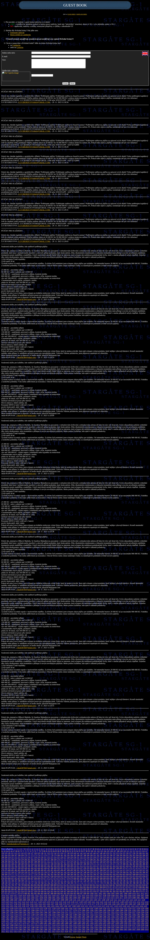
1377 (49, 917)
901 (61, 889)
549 (88, 872)
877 (130, 887)
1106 (95, 900)
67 (14, 851)
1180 (105, 904)
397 (32, 866)
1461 (109, 921)
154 (120, 853)
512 (114, 870)
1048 (146, 896)
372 (97, 864)
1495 (104, 923)
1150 (130, 902)
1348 (75, 915)
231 (78, 857)
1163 (36, 904)
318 (68, 862)
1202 (48, 906)
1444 (37, 921)
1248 (96, 908)
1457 (92, 921)
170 (25, 855)
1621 (45, 931)
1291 (130, 910)
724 (71, 881)
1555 (62, 927)
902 (65, 889)
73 (28, 851)
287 (114, 860)
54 (131, 849)
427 (130, 866)
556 (111, 872)
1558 (75, 927)
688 (101, 879)
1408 (33, 919)
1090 (28, 900)
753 (19, 883)
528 (19, 872)
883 (2, 889)
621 (29, 876)
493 (52, 870)
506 (94, 870)
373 (101, 864)
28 (70, 849)
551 (94, 872)
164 (6, 855)
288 (117, 860)
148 (100, 853)
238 (101, 857)
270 (58, 860)
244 (120, 857)
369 (88, 864)
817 (81, 885)
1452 (71, 921)
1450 (62, 921)
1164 (40, 904)
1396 (130, 917)
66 (12, 851)
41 (100, 849)
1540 (146, 925)
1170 (64, 904)
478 (2, 870)
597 (97, 874)
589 (71, 874)
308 (35, 862)
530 (25, 872)
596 (94, 874)
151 (110, 853)
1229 (16, 908)
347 (15, 864)
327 (97, 862)
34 (84, 849)
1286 (109, 910)
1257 (134, 908)
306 (29, 862)
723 (68, 881)
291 (127, 860)
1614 (16, 931)
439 (22, 868)
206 (143, 855)
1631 (87, 931)
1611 (3, 931)
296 (143, 860)
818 (84, 885)
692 (114, 879)
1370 (20, 917)
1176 (89, 904)
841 (12, 887)
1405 (20, 919)
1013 (146, 893)
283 (101, 860)
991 (61, 893)
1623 (54, 931)
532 (32, 872)
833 (133, 885)
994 (71, 893)
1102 (79, 900)
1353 (96, 915)
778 (101, 883)
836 (143, 885)
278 (84, 860)
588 (68, 874)
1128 (40, 902)
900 (58, 889)
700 (140, 879)
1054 (24, 898)
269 (55, 860)
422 (114, 866)
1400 (146, 917)
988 (52, 893)
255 (9, 860)
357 (48, 864)
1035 (92, 896)
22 (56, 849)
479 (6, 870)
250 (140, 857)
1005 (113, 893)
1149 (126, 902)
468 (117, 868)
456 (78, 868)
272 (65, 860)
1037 (100, 896)
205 (140, 855)
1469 (142, 921)
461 (94, 868)
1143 (101, 902)
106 (111, 851)
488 (35, 870)
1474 (16, 923)
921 (127, 889)
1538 (138, 925)
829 (120, 885)
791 (143, 883)
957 (97, 891)
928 (2, 891)
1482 (49, 923)
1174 (81, 904)
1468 (138, 921)
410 (74, 866)
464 (104, 868)
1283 (96, 910)
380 (124, 864)
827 (114, 885)
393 (19, 866)
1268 (33, 910)
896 (45, 889)
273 (68, 860)
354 (38, 864)
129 (38, 853)
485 (25, 870)
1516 (45, 925)
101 (95, 851)
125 (25, 853)
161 (143, 853)
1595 (83, 929)
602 (114, 874)
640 (91, 876)
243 (117, 857)
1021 (33, 896)
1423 (96, 919)
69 (19, 851)
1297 (7, 912)
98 (87, 851)
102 (98, 851)
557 (114, 872)
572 (15, 874)
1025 (49, 896)
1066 (75, 898)
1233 (33, 908)
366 (78, 864)
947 (65, 891)
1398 (138, 917)
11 (30, 849)
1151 (134, 902)
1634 (100, 931)
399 (38, 866)
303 (19, 862)
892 (32, 889)
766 (61, 883)
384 (137, 864)
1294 (142, 910)
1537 (134, 925)
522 (147, 870)
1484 (58, 923)
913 (101, 889)
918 (117, 889)
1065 (71, 898)
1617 (28, 931)
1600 (104, 929)
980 (25, 893)
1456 (87, 921)
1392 (113, 917)
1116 (135, 900)
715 (42, 881)
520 (140, 870)
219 (38, 857)
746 (143, 881)
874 (120, 887)
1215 (103, 906)
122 (15, 853)
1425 (104, 919)
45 (110, 849)
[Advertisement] (75, 111)
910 (91, 889)
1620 (41, 931)
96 (82, 851)
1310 (62, 912)
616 (12, 876)
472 (130, 868)
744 (137, 881)
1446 (45, 921)
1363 (138, 915)
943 (52, 891)
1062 (58, 898)
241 (110, 857)
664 (22, 879)
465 (107, 868)
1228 (11, 908)
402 (48, 866)
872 (114, 887)
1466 (130, 921)
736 (110, 881)
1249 (100, 908)
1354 (100, 915)
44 (107, 849)
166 (12, 855)
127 (32, 853)
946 (61, 891)
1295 (146, 910)
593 (84, 874)
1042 (121, 896)
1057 (37, 898)
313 (51, 862)
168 (19, 855)
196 (111, 855)
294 (137, 860)
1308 (54, 912)
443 (35, 868)
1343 (54, 915)
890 (25, 889)
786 (127, 883)
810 (58, 885)
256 (12, 860)
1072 (100, 898)
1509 (16, 925)
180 (58, 855)
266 (45, 860)
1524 (79, 925)
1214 (99, 906)
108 (118, 851)
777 (97, 883)
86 (58, 851)
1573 (138, 927)
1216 (107, 906)
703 (2, 881)
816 (78, 885)
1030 (71, 896)
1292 (134, 910)
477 (147, 868)
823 (101, 885)
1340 (41, 915)
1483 (54, 923)
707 (15, 881)
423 (117, 866)
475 (140, 868)
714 (38, 881)
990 (58, 893)
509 (104, 870)
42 (103, 849)
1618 (32, 931)
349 (22, 864)
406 (61, 866)
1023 (41, 896)
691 (111, 879)
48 (117, 849)
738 (117, 881)
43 (105, 849)
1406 (24, 919)
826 (110, 885)
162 (146, 853)
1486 (66, 923)
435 (9, 868)
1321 (108, 912)
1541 (3, 927)
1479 (37, 923)
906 (78, 889)
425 (124, 866)
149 (104, 853)
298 (2, 862)
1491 (87, 923)
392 (15, 866)
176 (45, 855)
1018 (20, 896)
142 (81, 853)
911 (94, 889)
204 (137, 855)
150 (107, 853)
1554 (58, 927)
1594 (79, 929)
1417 (70, 919)
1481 (45, 923)
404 (55, 866)
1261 (3, 910)
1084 (3, 900)
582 (48, 874)
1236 (45, 908)
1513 (32, 925)
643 (101, 876)
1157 (11, 904)
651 (127, 876)
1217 (112, 906)
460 (91, 868)
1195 (19, 906)
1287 (113, 910)
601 (111, 874)
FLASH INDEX (71, 14)
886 (12, 889)
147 (97, 853)
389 (6, 866)
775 (91, 883)
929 (6, 891)
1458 (96, 921)
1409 (37, 919)
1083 (146, 898)
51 (124, 849)
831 (127, 885)
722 (65, 881)
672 (48, 879)
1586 (45, 929)
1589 (58, 929)
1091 (33, 900)
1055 (28, 898)
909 (88, 889)
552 (97, 872)
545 (74, 872)
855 (58, 887)
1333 (11, 915)
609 (137, 874)
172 (32, 855)
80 (44, 851)
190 (91, 855)
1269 (37, 910)
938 (35, 891)
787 (130, 883)
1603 (117, 929)
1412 (49, 919)
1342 (49, 915)
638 (84, 876)
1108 (103, 900)
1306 (45, 912)
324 (87, 862)
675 (58, 879)
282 (97, 860)
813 (68, 885)
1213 (95, 906)
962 (114, 891)
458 (84, 868)
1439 (16, 921)
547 (81, 872)
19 (49, 849)
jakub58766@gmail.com (26, 299)
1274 (58, 910)
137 (64, 853)
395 (25, 866)
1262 (7, 910)
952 (81, 891)
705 (9, 881)
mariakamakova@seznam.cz (17, 844)
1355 (104, 915)
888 (19, 889)
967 (130, 891)
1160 (23, 904)
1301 (24, 912)
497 (65, 870)
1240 (62, 908)
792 (147, 883)
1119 (3, 902)
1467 (134, 921)
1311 (66, 912)
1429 (121, 919)
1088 (20, 900)
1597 (92, 929)
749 (6, 883)
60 (145, 849)
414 (87, 866)
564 (137, 872)
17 (44, 849)
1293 (138, 910)
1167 (52, 904)
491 (45, 870)
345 (9, 864)
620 (25, 876)
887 (15, 889)
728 (84, 881)
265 (42, 860)
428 (133, 866)
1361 (130, 915)
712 (32, 881)
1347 (71, 915)
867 (97, 887)
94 (77, 851)
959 (104, 891)
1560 (83, 927)
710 (25, 881)
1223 (137, 906)
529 (22, 872)
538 (52, 872)
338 (133, 862)
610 (140, 874)
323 (84, 862)
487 (32, 870)
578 (35, 874)
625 (42, 876)
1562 (92, 927)
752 (15, 883)
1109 (107, 900)
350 (25, 864)
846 (29, 887)
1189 (142, 904)
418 (101, 866)
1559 (79, 927)
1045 (134, 896)
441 (29, 868)
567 (147, 872)
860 (74, 887)
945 (58, 891)
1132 (56, 902)
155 (123, 853)
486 (29, 870)
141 (78, 853)
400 (42, 866)
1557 (71, 927)
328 (101, 862)
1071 (96, 898)
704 (6, 881)
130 (41, 853)
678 (68, 879)
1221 (128, 906)
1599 (100, 929)
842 (15, 887)
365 (74, 864)
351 (29, 864)
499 (71, 870)
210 (9, 857)
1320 (104, 912)
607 (130, 874)
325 (91, 862)
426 (127, 866)
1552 (49, 927)
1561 (87, 927)
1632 (92, 931)
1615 (20, 931)
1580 (20, 929)
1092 (37, 900)
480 (9, 870)
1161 (28, 904)
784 (120, 883)
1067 (79, 898)
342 (147, 862)
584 (55, 874)
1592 (71, 929)
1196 (23, 906)
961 (111, 891)
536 (45, 872)
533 (35, 872)
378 (117, 864)
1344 (58, 915)
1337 (28, 915)
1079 (130, 898)
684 (88, 879)
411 (78, 866)
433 (2, 868)
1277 (71, 910)
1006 (117, 893)
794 (6, 885)
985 (42, 893)
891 (29, 889)
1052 (16, 898)
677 (65, 879)
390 (9, 866)
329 (104, 862)
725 (74, 881)
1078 (125, 898)
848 (35, 887)
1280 (83, 910)
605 (124, 874)
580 (42, 874)
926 (143, 889)
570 (9, 874)
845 (25, 887)
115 (140, 851)
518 (133, 870)
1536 (129, 925)
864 (88, 887)
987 (48, 893)
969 (137, 891)
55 (133, 849)
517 (130, 870)
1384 (79, 917)
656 (143, 876)
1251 (109, 908)
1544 (16, 927)
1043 (125, 896)
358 (52, 864)
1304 (37, 912)
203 (134, 855)
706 (12, 881)
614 (6, 876)
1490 (83, 923)
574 (22, 874)
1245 (83, 908)
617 (15, 876)
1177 (93, 904)
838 (2, 887)
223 (51, 857)
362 (65, 864)
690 (107, 879)
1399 (142, 917)
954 (88, 891)
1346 (66, 915)
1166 (48, 904)
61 (147, 849)
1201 (44, 906)
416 (94, 866)
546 (78, 872)
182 (65, 855)
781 (111, 883)
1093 (41, 900)
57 (138, 849)
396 (29, 866)
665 (25, 879)
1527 (92, 925)
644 (104, 876)
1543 (11, 927)
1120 (7, 902)
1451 (66, 921)
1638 (117, 931)
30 (74, 849)
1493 (96, 923)
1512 (28, 925)
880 (140, 887)
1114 (127, 900)
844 (22, 887)
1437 (7, 921)
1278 (75, 910)
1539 (142, 925)
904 (71, 889)
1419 (79, 919)
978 (19, 893)
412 (81, 866)
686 (94, 879)
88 (63, 851)
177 (48, 855)
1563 (96, 927)
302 (15, 862)
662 (15, 879)
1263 (11, 910)
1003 (104, 893)
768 (68, 883)
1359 (121, 915)
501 (78, 870)
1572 (134, 927)
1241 (66, 908)
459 (88, 868)
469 (120, 868)
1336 (24, 915)
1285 (104, 910)
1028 (62, 896)
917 (114, 889)
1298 (11, 912)
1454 (79, 921)
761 (45, 883)
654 (137, 876)
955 (91, 891)
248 (133, 857)
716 (45, 881)
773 (84, 883)
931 (12, 891)
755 (25, 883)
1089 (24, 900)
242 (114, 857)
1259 (142, 908)
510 (107, 870)
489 (38, 870)
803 (35, 885)
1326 (129, 912)
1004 (109, 893)
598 (101, 874)
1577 (7, 929)
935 (25, 891)
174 (38, 855)
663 (19, 879)
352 (32, 864)
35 (86, 849)
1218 (116, 906)
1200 (40, 906)
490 (42, 870)
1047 (142, 896)
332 (114, 862)
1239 (58, 908)
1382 (71, 917)
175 (42, 855)
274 (71, 860)
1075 (113, 898)
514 (120, 870)
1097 (58, 900)
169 (22, 855)
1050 (7, 898)
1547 (28, 927)
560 (124, 872)
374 (104, 864)
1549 (37, 927)
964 (120, 891)
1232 (28, 908)
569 (6, 874)
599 (104, 874)
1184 (122, 904)
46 (112, 849)
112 (130, 851)
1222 (133, 906)
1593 (75, 929)
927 (147, 889)
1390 (104, 917)
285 (107, 860)
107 (114, 851)
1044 (130, 896)
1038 (104, 896)
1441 (24, 921)
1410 (41, 919)
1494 (100, 923)
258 (19, 860)
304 (22, 862)
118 (2, 853)
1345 (62, 915)
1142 (97, 902)
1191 (3, 906)
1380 (62, 917)
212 (15, 857)
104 (104, 851)
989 (55, 893)
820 (91, 885)
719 (55, 881)
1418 (75, 919)
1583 (33, 929)
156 (127, 853)
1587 (49, 929)
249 (137, 857)
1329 (142, 912)
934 (22, 891)
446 (45, 868)
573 (19, 874)
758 (35, 883)
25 (63, 849)
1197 (28, 906)
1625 (62, 931)
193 (101, 855)
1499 (121, 923)
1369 (16, 917)
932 (15, 891)
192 (97, 855)
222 (48, 857)
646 (111, 876)
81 (47, 851)
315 (58, 862)
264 (38, 860)
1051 (11, 898)
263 (35, 860)
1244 (79, 908)
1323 (117, 912)
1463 (117, 921)
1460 (104, 921)
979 (22, 893)
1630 (83, 931)
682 (81, 879)
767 (65, 883)
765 (58, 883)
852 (48, 887)
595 (91, 874)
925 (140, 889)
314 (55, 862)
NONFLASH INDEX (82, 14)
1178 (97, 904)
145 (91, 853)
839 (6, 887)
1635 (104, 931)
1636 (108, 931)
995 (74, 893)
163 (2, 855)
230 (74, 857)
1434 (142, 919)
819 (87, 885)
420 (107, 866)
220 (42, 857)
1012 (142, 893)
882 (147, 887)
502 (81, 870)
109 (121, 851)
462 (97, 868)
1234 (37, 908)
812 (65, 885)
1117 (139, 900)
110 (124, 851)
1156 (7, 904)
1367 (7, 917)
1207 (69, 906)
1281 (87, 910)
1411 (45, 919)
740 (124, 881)
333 (117, 862)
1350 (83, 915)
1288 (117, 910)
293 (134, 860)
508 (101, 870)
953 (84, 891)
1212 (90, 906)
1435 (146, 919)
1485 (62, 923)
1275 (62, 910)
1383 (75, 917)
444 (38, 868)
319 (71, 862)
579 (38, 874)
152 (114, 853)
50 (121, 849)
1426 (108, 919)
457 (81, 868)
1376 (45, 917)
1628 (75, 931)
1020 (28, 896)
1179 (101, 904)
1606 (130, 929)
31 (77, 849)
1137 (77, 902)
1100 (70, 900)
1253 (117, 908)
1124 (23, 902)
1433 (138, 919)
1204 (57, 906)
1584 (37, 929)
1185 (126, 904)
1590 (62, 929)
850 (42, 887)
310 (42, 862)
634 (71, 876)
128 (35, 853)
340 (140, 862)
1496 (109, 923)
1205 (61, 906)
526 (12, 872)
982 (32, 893)
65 (9, 851)
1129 (44, 902)
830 (124, 885)
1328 (138, 912)
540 (58, 872)
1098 (62, 900)
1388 (96, 917)
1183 (118, 904)
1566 (109, 927)
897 (48, 889)
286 (111, 860)
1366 (3, 917)
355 (42, 864)
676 (61, 879)
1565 (104, 927)
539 (55, 872)
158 (133, 853)
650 (124, 876)
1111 (115, 900)
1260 (146, 908)
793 (2, 885)
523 (2, 872)
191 (94, 855)
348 (19, 864)
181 (61, 855)
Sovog (72, 937)
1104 (87, 900)
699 (137, 879)
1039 (109, 896)
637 (81, 876)
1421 (87, 919)
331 (110, 862)
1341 (45, 915)
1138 (81, 902)
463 (101, 868)
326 (94, 862)
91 (70, 851)
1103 (83, 900)
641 (94, 876)
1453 (75, 921)
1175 (85, 904)
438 (19, 868)
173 (35, 855)
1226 (3, 908)
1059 (45, 898)
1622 (49, 931)
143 (84, 853)
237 (97, 857)
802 (32, 885)
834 (137, 885)
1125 (27, 902)
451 (61, 868)
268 (52, 860)
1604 (121, 929)
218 (35, 857)
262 (32, 860)
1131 (52, 902)
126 (28, 853)
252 (147, 857)
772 (81, 883)
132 (48, 853)
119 (5, 853)
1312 (70, 912)
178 (52, 855)
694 (120, 879)
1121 (11, 902)
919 (120, 889)
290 (124, 860)
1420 (83, 919)
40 (98, 849)
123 (18, 853)
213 (19, 857)
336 (127, 862)
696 (127, 879)
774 (88, 883)
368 (84, 864)
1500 (125, 923)
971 (143, 891)
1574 (142, 927)
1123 (19, 902)
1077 (121, 898)
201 (127, 855)
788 (134, 883)
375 (107, 864)
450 (58, 868)
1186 (130, 904)
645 (107, 876)
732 (97, 881)
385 (140, 864)
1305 (41, 912)
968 (134, 891)
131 (45, 853)
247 (130, 857)
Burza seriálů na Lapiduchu (20, 35)
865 (91, 887)
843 (19, 887)
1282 (92, 910)
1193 (11, 906)
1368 (11, 917)
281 (94, 860)
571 (12, 874)
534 (38, 872)
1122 (15, 902)
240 (107, 857)
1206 (65, 906)
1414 (58, 919)
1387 (92, 917)
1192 (7, 906)
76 (35, 851)
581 (45, 874)
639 (88, 876)
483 (19, 870)
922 (130, 889)
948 (68, 891)
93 (75, 851)
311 (45, 862)
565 (140, 872)
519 (137, 870)
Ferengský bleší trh (17, 33)
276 (78, 860)
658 (2, 879)
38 (93, 849)
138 (68, 853)
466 (111, 868)
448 (52, 868)
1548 (33, 927)
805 (42, 885)
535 (42, 872)
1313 (75, 912)
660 (9, 879)
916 (110, 889)
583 (52, 874)
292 (130, 860)
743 (133, 881)
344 (6, 864)
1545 (20, 927)
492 (48, 870)
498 (68, 870)
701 (143, 879)
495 (58, 870)
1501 (130, 923)
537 (48, 872)
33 (81, 849)
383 (134, 864)
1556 (66, 927)
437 (15, 868)
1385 (83, 917)
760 (42, 883)
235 (91, 857)
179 (55, 855)
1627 (70, 931)
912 (97, 889)
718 (51, 881)
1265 (20, 910)
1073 (104, 898)
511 (111, 870)
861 (78, 887)
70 (21, 851)
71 (23, 851)
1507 (7, 925)
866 (94, 887)
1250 (104, 908)
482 (15, 870)
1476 (24, 923)
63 (5, 851)
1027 (58, 896)
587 (65, 874)
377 (114, 864)
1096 (54, 900)
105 (108, 851)
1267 (28, 910)
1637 (113, 931)
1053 (20, 898)
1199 (36, 906)
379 (120, 864)
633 (68, 876)
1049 (3, 898)
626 (45, 876)
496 (61, 870)
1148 (122, 902)
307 (32, 862)
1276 (66, 910)
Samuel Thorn (81, 937)
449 (55, 868)
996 (78, 893)
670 (42, 879)
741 (127, 881)
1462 (113, 921)
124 (22, 853)
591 (78, 874)
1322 (113, 912)
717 (48, 881)
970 (140, 891)
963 (117, 891)
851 (45, 887)
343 (2, 864)
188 (84, 855)
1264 (16, 910)
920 (124, 889)
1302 (28, 912)
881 (143, 887)
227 (65, 857)
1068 (83, 898)
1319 (100, 912)
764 (55, 883)
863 (84, 887)
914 (104, 889)
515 (124, 870)
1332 (7, 915)
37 (91, 849)
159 (137, 853)
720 (58, 881)
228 (68, 857)
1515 (41, 925)
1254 (121, 908)
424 (120, 866)
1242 (71, 908)
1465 (125, 921)
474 (137, 868)
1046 (138, 896)
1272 (49, 910)
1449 (58, 921)
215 (25, 857)
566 (143, 872)
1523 (75, 925)
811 (61, 885)
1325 (125, 912)
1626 (66, 931)
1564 (100, 927)
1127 (36, 902)
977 (15, 893)
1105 (91, 900)
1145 (109, 902)
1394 (121, 917)
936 (29, 891)
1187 (134, 904)
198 (117, 855)
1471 (3, 923)
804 (38, 885)
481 (12, 870)
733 (101, 881)
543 (68, 872)
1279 (79, 910)
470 (124, 868)
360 (58, 864)
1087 (16, 900)
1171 (69, 904)
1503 (138, 923)
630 (58, 876)
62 (2, 851)
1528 (96, 925)
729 (87, 881)
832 (130, 885)
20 (51, 849)
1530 (104, 925)
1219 (120, 906)
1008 (125, 893)
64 (7, 851)
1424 (100, 919)
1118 (143, 900)
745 (140, 881)
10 (28, 849)
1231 (24, 908)
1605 (125, 929)
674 (55, 879)
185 (74, 855)
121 (12, 853)
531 (29, 872)
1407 (28, 919)
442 (32, 868)
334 (120, 862)
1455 (83, 921)
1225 (145, 906)
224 (55, 857)
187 (81, 855)
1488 (75, 923)
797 (15, 885)
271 (61, 860)
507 (97, 870)
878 (134, 887)
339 (137, 862)
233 (84, 857)
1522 (70, 925)
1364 (142, 915)
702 (147, 879)
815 (74, 885)
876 (127, 887)
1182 (114, 904)
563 (134, 872)
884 (6, 889)
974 (6, 893)
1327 (134, 912)
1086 (11, 900)
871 (111, 887)
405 (58, 866)
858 (68, 887)
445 (42, 868)
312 (48, 862)
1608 (138, 929)
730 (91, 881)
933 (19, 891)
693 (117, 879)
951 (78, 891)
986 (45, 893)
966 (127, 891)
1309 (58, 912)
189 (88, 855)
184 (71, 855)
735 (107, 881)
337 (130, 862)
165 (9, 855)
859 (71, 887)
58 (140, 849)
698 (134, 879)
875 (124, 887)
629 (55, 876)
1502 (134, 923)
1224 (141, 906)
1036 (96, 896)
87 (61, 851)
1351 (87, 915)
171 (29, 855)
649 (120, 876)
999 (88, 893)
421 (110, 866)
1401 (3, 919)
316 (61, 862)
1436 (3, 921)
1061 (54, 898)
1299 (16, 912)
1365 (146, 915)
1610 (146, 929)
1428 (117, 919)
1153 (142, 902)
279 (88, 860)
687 (97, 879)
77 (37, 851)
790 (140, 883)
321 (78, 862)
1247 (92, 908)
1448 (54, 921)
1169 (60, 904)
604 (120, 874)
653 (134, 876)
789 (137, 883)
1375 (41, 917)
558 (117, 872)
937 (32, 891)
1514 (37, 925)
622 (32, 876)
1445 (41, 921)
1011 (138, 893)
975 (9, 893)
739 (120, 881)
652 (130, 876)
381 (127, 864)
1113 (123, 900)
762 (48, 883)
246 (127, 857)
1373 (33, 917)
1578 (11, 929)
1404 (16, 919)
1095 (49, 900)
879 (137, 887)
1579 (16, 929)
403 (52, 866)
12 (32, 849)
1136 (73, 902)
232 (81, 857)
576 (29, 874)
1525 (83, 925)
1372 (28, 917)
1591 (66, 929)
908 (84, 889)
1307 (49, 912)
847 (32, 887)
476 (143, 868)
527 (15, 872)
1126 (32, 902)
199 (120, 855)
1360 (125, 915)
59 (142, 849)
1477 (28, 923)
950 (74, 891)
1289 (121, 910)
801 (29, 885)
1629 (79, 931)
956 (94, 891)
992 (65, 893)
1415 (62, 919)
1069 (87, 898)
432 (147, 866)
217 (32, 857)
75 (33, 851)
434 (6, 868)
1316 (87, 912)
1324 (121, 912)
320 (74, 862)
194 (104, 855)
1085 (7, 900)
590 (74, 874)
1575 (146, 927)
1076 (117, 898)
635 (74, 876)
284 (104, 860)
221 (45, 857)
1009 (130, 893)
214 (22, 857)
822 (97, 885)
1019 (24, 896)
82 (49, 851)
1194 (15, 906)
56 (135, 849)
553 (101, 872)
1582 (28, 929)
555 (107, 872)
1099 (66, 900)
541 (61, 872)
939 (38, 891)
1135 (68, 902)
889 (22, 889)
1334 (16, 915)
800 (25, 885)
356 (45, 864)
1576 (3, 929)
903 (68, 889)
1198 (32, 906)
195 (107, 855)
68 (16, 851)
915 (107, 889)
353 (35, 864)
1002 (100, 893)
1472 (7, 923)
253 (2, 860)
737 (114, 881)
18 (46, 849)
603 (117, 874)
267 (48, 860)
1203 (53, 906)
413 (84, 866)
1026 (54, 896)
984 (38, 893)
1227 (7, 908)
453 (68, 868)
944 (55, 891)
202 (130, 855)
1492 (92, 923)
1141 (93, 902)
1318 (96, 912)
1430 (125, 919)
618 (19, 876)
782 (114, 883)
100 (91, 851)
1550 (41, 927)
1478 (33, 923)
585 (58, 874)
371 (94, 864)
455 (74, 868)
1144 (105, 902)
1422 (92, 919)
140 (74, 853)
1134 (64, 902)
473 (134, 868)
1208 (74, 906)
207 (147, 855)
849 (38, 887)
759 (38, 883)
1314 (79, 912)
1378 (54, 917)
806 (45, 885)
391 (12, 866)
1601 (109, 929)
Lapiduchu (17, 45)
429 (137, 866)
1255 (125, 908)
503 (84, 870)
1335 (20, 915)
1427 (113, 919)
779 (104, 883)
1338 (33, 915)
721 (61, 881)
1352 (92, 915)
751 (12, 883)
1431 (129, 919)
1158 (15, 904)
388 (2, 866)
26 (65, 849)
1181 (110, 904)
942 (48, 891)
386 (143, 864)
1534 (121, 925)
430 (140, 866)
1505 (146, 923)
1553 (54, 927)
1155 (3, 904)
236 (94, 857)
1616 (24, 931)
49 (119, 849)
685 (91, 879)
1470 (146, 921)
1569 (121, 927)
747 (147, 881)
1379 (58, 917)
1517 (49, 925)
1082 (142, 898)
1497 (113, 923)
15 (39, 849)
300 (9, 862)
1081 (138, 898)
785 (124, 883)
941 (45, 891)
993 (68, 893)
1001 (96, 893)
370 (91, 864)
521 (143, 870)
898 (52, 889)
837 (147, 885)
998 (84, 893)
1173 (77, 904)
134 (55, 853)
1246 (87, 908)
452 (65, 868)
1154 (146, 902)
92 (72, 851)
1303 (33, 912)
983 (35, 893)
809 (55, 885)
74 (30, 851)
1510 (20, 925)
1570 (125, 927)
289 (120, 860)
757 (32, 883)
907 (81, 889)
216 (28, 857)
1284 (100, 910)
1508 (11, 925)
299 (6, 862)
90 (68, 851)
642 (97, 876)
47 (114, 849)
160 (140, 853)
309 (38, 862)
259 (22, 860)
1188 (138, 904)
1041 (117, 896)
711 (29, 881)
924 (137, 889)
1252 (113, 908)
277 (81, 860)
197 (114, 855)
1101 (75, 900)
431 (143, 866)
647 (114, 876)
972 (147, 891)
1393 (117, 917)
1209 (78, 906)
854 (55, 887)
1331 (3, 915)
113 (134, 851)
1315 (83, 912)
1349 (79, 915)
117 (146, 851)
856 (61, 887)
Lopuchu (20, 47)
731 (94, 881)
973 (2, 893)
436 (12, 868)
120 (9, 853)
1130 (48, 902)
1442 (28, 921)
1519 (58, 925)
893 (35, 889)
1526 (87, 925)
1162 (32, 904)
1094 (45, 900)
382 (130, 864)
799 (22, 885)
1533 (117, 925)
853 (52, 887)
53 (128, 849)
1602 (113, 929)
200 (124, 855)
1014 (3, 896)
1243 (75, 908)
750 (9, 883)
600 (107, 874)
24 (60, 849)
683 (84, 879)
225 (58, 857)
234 (87, 857)
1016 (11, 896)
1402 (7, 919)
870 (107, 887)
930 (9, 891)
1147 (118, 902)
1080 (134, 898)
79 (42, 851)
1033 (83, 896)
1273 (54, 910)
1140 (89, 902)
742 (130, 881)
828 (117, 885)
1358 (117, 915)
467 (114, 868)
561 (127, 872)
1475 (20, 923)
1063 (62, 898)
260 (25, 860)
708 (19, 881)
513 (117, 870)
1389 (100, 917)
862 (81, 887)
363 (68, 864)
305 (25, 862)
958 (101, 891)
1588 (54, 929)
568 (2, 874)
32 (79, 849)
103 (101, 851)
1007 (121, 893)
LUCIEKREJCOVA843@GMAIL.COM (34, 102)
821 (94, 885)
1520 (62, 925)
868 (101, 887)
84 (54, 851)
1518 (54, 925)
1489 (79, 923)
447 (48, 868)
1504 (142, 923)
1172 (73, 904)
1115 (131, 900)
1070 (92, 898)
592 (81, 874)
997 (81, 893)
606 (127, 874)
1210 (82, 906)
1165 (44, 904)
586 (61, 874)
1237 (49, 908)
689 (104, 879)
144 (87, 853)
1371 (24, 917)
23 (58, 849)
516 (127, 870)
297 (147, 860)
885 (9, 889)
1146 (114, 902)
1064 (66, 898)
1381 (66, 917)
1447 (49, 921)
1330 (146, 912)
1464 (121, 921)
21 (53, 849)
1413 (54, 919)
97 (84, 851)
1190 (146, 904)
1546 (24, 927)
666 (29, 879)
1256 (130, 908)
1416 (66, 919)
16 (42, 849)
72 (26, 851)
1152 (138, 902)
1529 (100, 925)
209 (6, 857)
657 (147, 876)
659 (6, 879)
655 (140, 876)
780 (107, 883)
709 (22, 881)
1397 (134, 917)
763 (52, 883)
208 (2, 857)
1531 (108, 925)
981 (29, 893)
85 (56, 851)
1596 (87, 929)
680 (74, 879)
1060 (49, 898)
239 (104, 857)
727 (81, 881)
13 (35, 849)
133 (51, 853)
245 (124, 857)
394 (22, 866)
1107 (99, 900)
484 (22, 870)
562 (130, 872)
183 (68, 855)
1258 (138, 908)
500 (74, 870)
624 (38, 876)
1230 (20, 908)
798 (19, 885)
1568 (117, 927)
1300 (20, 912)
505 (91, 870)
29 (72, 849)
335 (124, 862)
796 (12, 885)
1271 (45, 910)
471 (127, 868)
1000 (92, 893)
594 (88, 874)
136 (61, 853)
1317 (92, 912)
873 (117, 887)
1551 (45, 927)
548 (84, 872)
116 (143, 851)
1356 (109, 915)
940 (42, 891)
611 (143, 874)
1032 (79, 896)
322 (81, 862)
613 (2, 876)
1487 (71, 923)
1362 (134, 915)
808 (52, 885)
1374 (37, 917)
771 (78, 883)
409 (71, 866)
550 (91, 872)
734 (104, 881)
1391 (109, 917)
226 (61, 857)
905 (74, 889)
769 (71, 883)
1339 (37, 915)
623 (35, 876)
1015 (7, 896)
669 (38, 879)
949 (71, 891)
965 (124, 891)
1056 (33, 898)
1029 (66, 896)
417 (97, 866)
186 (78, 855)
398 (35, 866)
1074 (109, 898)
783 (117, 883)
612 (147, 874)
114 (137, 851)
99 (89, 851)
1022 (37, 896)
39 (96, 849)
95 (80, 851)
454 (71, 868)
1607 (134, 929)
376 (111, 864)
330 (107, 862)
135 (58, 853)
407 (65, 866)
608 (134, 874)
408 (68, 866)
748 (2, 883)
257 (15, 860)
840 (9, 887)
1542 (7, 927)
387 (147, 864)
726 (78, 881)
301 (12, 862)
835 (140, 885)
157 (130, 853)
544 (71, 872)
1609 (142, 929)
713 (35, 881)
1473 (11, 923)
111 (127, 851)
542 (65, 872)
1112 (119, 900)
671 (45, 879)
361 (61, 864)
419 (104, 866)
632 (65, 876)
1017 (16, 896)
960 (107, 891)
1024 (45, 896)
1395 (125, 917)
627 (48, 876)
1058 (41, 898)
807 (48, 885)
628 (52, 876)
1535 (125, 925)
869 (104, 887)
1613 (11, 931)
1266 (24, 910)
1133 (60, 902)
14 (37, 849)
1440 (20, 921)
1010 (134, 893)
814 (71, 885)
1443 (33, 921)
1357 (113, 915)
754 (22, 883)
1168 (56, 904)
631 (61, 876)
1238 (54, 908)
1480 (41, 923)
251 (143, 857)
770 (74, 883)
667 (32, 879)
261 (29, 860)
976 (12, 893)
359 (55, 864)
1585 (41, 929)
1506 (3, 925)
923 (133, 889)
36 (89, 849)
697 (130, 879)
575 (25, 874)
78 (40, 851)
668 (35, 879)
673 (52, 879)
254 (6, 860)
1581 (24, 929)
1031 (75, 896)
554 (104, 872)
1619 (37, 931)
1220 (124, 906)
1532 (113, 925)
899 (55, 889)
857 (65, 887)
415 (91, 866)
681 (78, 879)
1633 (96, 931)
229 (71, 857)
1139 (85, 902)
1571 (130, 927)
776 (94, 883)
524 (6, 872)
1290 (125, 910)
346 (12, 864)
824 (104, 885)
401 (45, 866)
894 (38, 889)
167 (15, 855)
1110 (111, 900)
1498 (117, 923)
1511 (24, 925)
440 (25, 868)
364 (71, 864)
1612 (7, 931)
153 (117, 853)
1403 (11, 919)
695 (124, 879)
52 (126, 849)
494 (55, 870)
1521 (66, 925)
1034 (87, 896)
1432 (134, 919)
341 (143, 862)
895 (42, 889)
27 (67, 849)
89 (65, 851)
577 (32, 874)
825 (107, 885)
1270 (41, 910)
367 (81, 864)
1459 (100, 921)
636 (78, 876)
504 (88, 870)
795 (9, 885)
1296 (3, 912)
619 (22, 876)
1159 (19, 904)
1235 (41, 908)
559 (120, 872)
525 (9, 872)
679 (71, 879)
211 (12, 857)
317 (65, 862)
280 (91, 860)
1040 (113, 896)
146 (94, 853)
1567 (113, 927)
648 (117, 876)
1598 (96, 929)
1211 (86, 906)
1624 (58, 931)
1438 (11, 921)
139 (71, 853)
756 (29, 883)
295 (140, 860)
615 (9, 876)
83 (51, 851)
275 (74, 860)
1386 (87, 917)
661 (12, 879)
